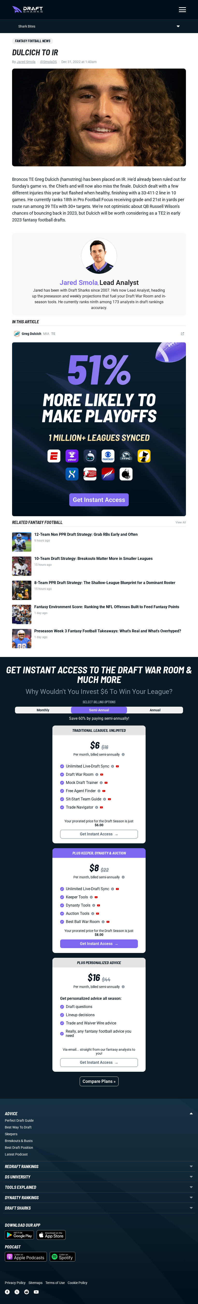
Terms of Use (55, 1283)
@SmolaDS (48, 62)
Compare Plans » (99, 1081)
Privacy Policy (15, 1283)
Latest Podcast (16, 1154)
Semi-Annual (99, 710)
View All (181, 522)
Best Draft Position (19, 1147)
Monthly (43, 710)
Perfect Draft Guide (19, 1120)
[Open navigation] (182, 9)
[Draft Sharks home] (27, 9)
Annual (155, 710)
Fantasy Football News (32, 41)
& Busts (27, 1141)
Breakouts (12, 1141)
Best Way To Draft (18, 1127)
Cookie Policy (77, 1283)
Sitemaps (35, 1283)
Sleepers (11, 1134)
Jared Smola (26, 62)
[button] (117, 766)
